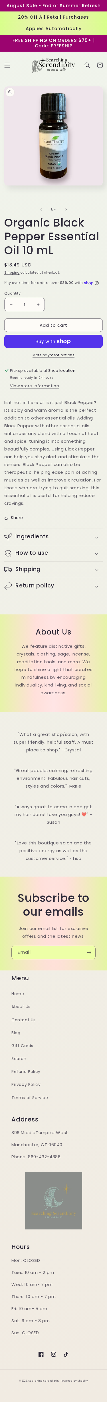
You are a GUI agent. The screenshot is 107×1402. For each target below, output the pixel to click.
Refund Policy (26, 1071)
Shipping (12, 272)
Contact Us (23, 1020)
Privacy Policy (26, 1084)
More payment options (53, 355)
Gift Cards (22, 1046)
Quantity (12, 293)
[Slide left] (41, 209)
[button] (7, 65)
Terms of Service (29, 1098)
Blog (15, 1033)
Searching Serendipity (44, 1380)
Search (19, 1058)
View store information (34, 386)
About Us (21, 1007)
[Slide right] (66, 209)
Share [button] (17, 518)
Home (17, 994)
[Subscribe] (89, 952)
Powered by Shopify (74, 1380)
